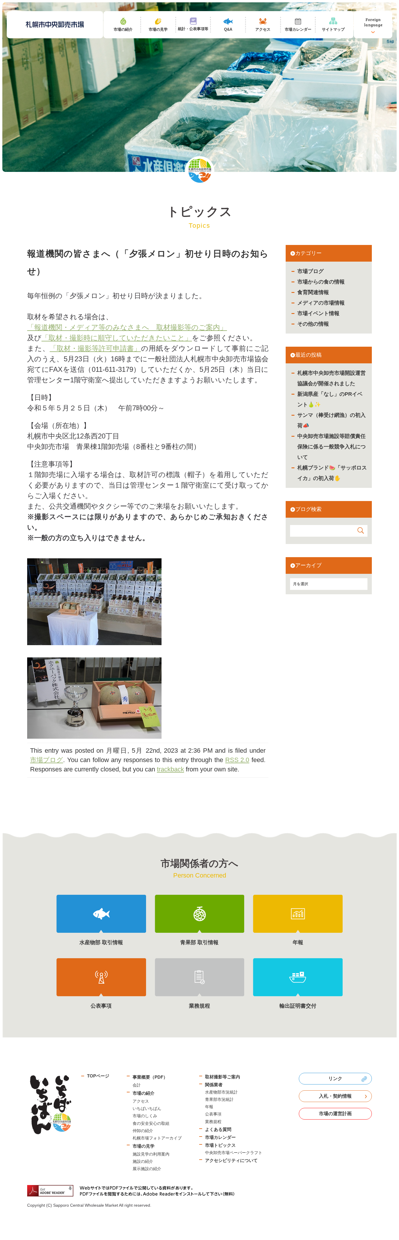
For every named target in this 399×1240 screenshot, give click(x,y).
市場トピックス (220, 1145)
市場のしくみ (145, 1115)
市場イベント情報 (318, 313)
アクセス (141, 1101)
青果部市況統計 (219, 1099)
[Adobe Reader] (133, 1190)
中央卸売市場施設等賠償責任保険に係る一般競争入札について (331, 446)
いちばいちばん (147, 1108)
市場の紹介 (144, 1093)
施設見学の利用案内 (151, 1154)
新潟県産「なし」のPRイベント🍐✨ (329, 399)
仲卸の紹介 (143, 1130)
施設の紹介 (143, 1161)
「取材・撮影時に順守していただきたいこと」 (116, 338)
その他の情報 (313, 324)
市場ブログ (310, 271)
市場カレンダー (220, 1137)
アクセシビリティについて (231, 1160)
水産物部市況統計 (221, 1092)
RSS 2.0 (237, 760)
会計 (137, 1085)
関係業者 (214, 1084)
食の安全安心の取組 (151, 1123)
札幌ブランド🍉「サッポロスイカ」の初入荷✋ (332, 473)
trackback (170, 769)
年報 (209, 1106)
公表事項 (213, 1114)
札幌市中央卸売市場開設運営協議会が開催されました (331, 378)
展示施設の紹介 (147, 1168)
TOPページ (98, 1075)
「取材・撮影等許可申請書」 (95, 348)
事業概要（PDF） (150, 1077)
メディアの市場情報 (321, 303)
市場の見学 (144, 1146)
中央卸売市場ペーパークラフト (233, 1152)
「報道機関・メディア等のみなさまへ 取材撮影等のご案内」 (127, 327)
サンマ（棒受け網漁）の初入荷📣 (331, 420)
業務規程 (213, 1121)
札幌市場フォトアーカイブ (157, 1138)
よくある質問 (218, 1129)
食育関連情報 (313, 292)
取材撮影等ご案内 (222, 1076)
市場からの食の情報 (321, 282)
